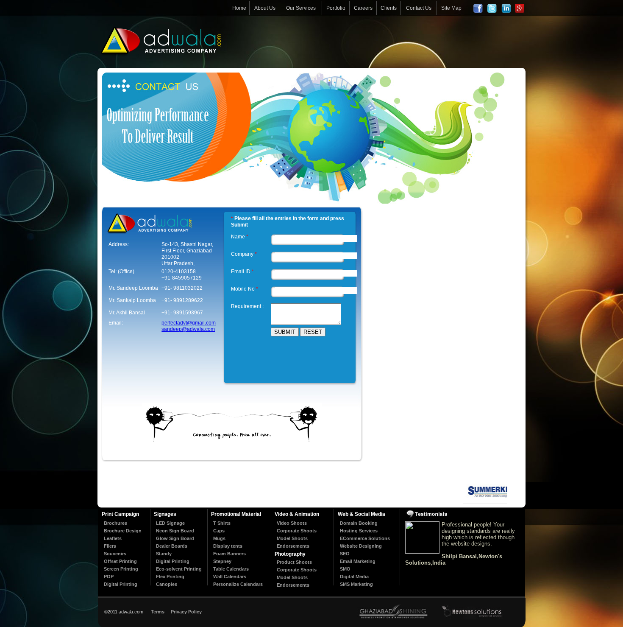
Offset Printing (120, 561)
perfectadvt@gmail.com (188, 323)
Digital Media (354, 576)
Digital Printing (120, 584)
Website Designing (361, 546)
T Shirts (222, 523)
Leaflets (113, 538)
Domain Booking (359, 523)
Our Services (301, 8)
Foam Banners (229, 553)
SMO (345, 568)
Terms (157, 611)
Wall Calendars (229, 576)
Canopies (166, 584)
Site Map (451, 8)
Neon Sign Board (175, 530)
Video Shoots (292, 523)
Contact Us (418, 8)
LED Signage (170, 523)
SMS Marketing (356, 584)
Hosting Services (359, 530)
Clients (389, 8)
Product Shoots (294, 562)
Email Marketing (357, 561)
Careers (363, 8)
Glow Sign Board (175, 538)
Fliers (110, 546)
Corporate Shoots (297, 530)
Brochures (115, 523)
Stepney (222, 561)
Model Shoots (292, 538)
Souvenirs (115, 553)
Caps (219, 530)
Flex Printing (170, 576)
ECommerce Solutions (365, 538)
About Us (264, 8)
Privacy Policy (186, 611)
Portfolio (335, 8)
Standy (164, 553)
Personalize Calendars (238, 584)
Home (239, 8)
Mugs (219, 538)
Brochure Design (123, 530)
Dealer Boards (171, 546)
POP (109, 576)
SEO (345, 553)
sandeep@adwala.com (188, 329)
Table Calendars (231, 568)
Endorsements (293, 546)
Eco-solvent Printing (179, 568)
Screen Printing (121, 568)
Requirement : (247, 306)
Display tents (227, 546)
